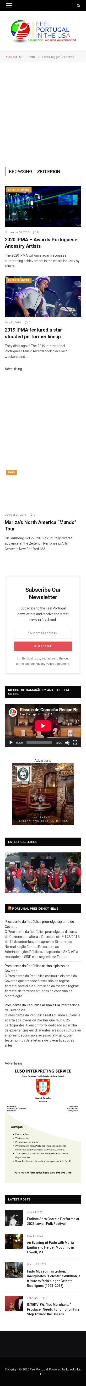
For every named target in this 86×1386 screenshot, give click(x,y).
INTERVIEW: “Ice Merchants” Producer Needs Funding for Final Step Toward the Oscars (54, 1309)
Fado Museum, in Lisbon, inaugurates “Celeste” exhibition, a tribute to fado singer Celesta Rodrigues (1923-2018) (53, 1278)
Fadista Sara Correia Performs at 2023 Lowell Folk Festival (53, 1221)
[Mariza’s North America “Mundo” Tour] (43, 488)
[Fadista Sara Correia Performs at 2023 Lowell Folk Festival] (14, 1217)
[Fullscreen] (75, 742)
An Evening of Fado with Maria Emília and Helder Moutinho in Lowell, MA (50, 1247)
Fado (11, 472)
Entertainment (19, 189)
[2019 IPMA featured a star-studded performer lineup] (43, 296)
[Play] (11, 742)
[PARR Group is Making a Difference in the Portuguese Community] (43, 872)
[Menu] (9, 5)
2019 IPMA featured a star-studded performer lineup (34, 333)
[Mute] (67, 742)
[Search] (78, 5)
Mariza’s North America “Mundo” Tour (40, 525)
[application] (43, 725)
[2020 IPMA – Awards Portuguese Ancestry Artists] (43, 206)
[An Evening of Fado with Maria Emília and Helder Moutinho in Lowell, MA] (14, 1241)
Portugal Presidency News (35, 908)
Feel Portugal (39, 1369)
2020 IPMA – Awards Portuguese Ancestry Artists (41, 243)
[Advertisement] (43, 114)
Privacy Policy (45, 663)
